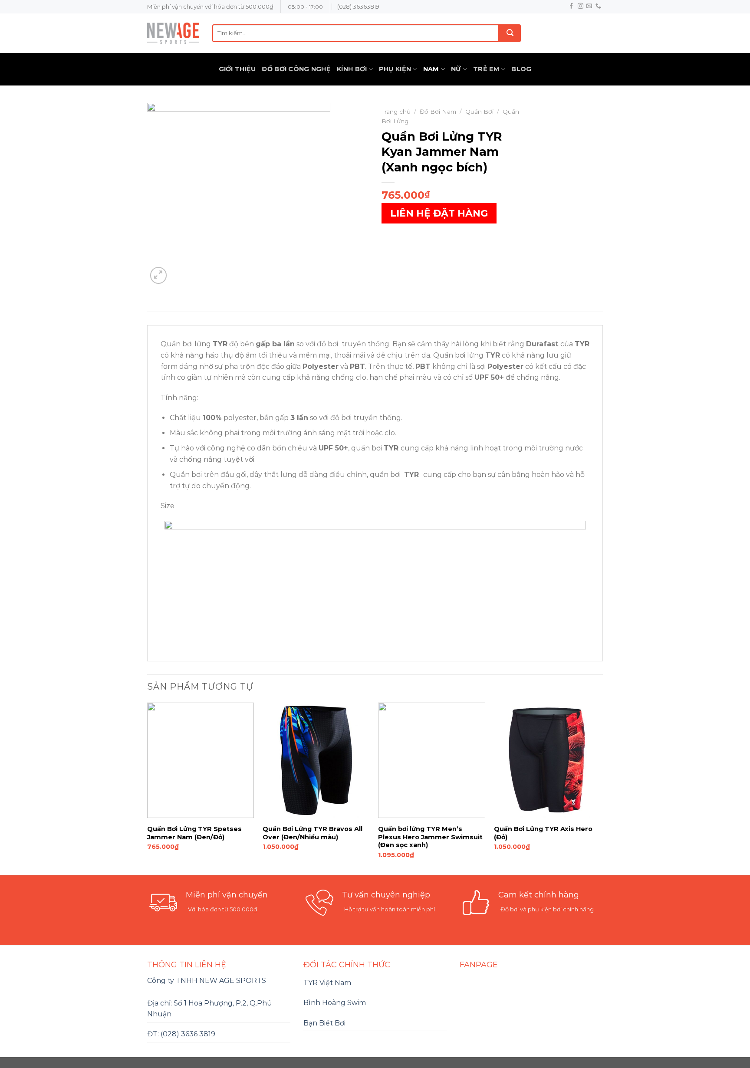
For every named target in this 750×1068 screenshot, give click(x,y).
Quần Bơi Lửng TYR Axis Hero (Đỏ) (543, 833)
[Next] (600, 788)
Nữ (456, 69)
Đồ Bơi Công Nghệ (296, 69)
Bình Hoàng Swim (334, 1003)
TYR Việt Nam (327, 983)
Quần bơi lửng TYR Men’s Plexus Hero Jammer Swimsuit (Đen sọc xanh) (430, 837)
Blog (521, 69)
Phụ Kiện (395, 69)
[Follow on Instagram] (580, 6)
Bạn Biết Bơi (324, 1023)
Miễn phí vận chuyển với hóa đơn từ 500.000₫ (210, 6)
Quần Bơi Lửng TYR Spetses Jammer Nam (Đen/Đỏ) (194, 833)
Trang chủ (396, 111)
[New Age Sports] (173, 33)
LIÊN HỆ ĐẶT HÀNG (439, 213)
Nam (431, 69)
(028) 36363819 (358, 6)
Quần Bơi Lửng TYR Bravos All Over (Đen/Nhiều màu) (312, 833)
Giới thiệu (237, 69)
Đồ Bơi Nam (438, 111)
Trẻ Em (486, 69)
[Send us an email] (589, 6)
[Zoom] (158, 275)
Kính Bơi (352, 69)
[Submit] (510, 33)
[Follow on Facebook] (571, 6)
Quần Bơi (479, 111)
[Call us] (598, 6)
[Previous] (147, 788)
